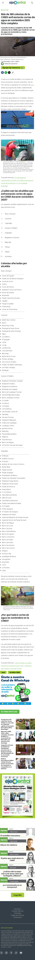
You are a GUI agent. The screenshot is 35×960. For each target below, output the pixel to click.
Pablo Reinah (13, 841)
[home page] (17, 3)
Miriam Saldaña (14, 854)
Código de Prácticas (17, 915)
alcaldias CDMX (15, 672)
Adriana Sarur (14, 832)
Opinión (11, 829)
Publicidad (17, 913)
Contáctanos (17, 917)
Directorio (17, 909)
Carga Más (18, 895)
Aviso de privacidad (7, 928)
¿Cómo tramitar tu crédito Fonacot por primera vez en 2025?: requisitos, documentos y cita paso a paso (16, 666)
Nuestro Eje (4, 10)
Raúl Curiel (13, 868)
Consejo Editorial (17, 911)
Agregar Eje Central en (11, 68)
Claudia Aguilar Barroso (14, 882)
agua (32, 85)
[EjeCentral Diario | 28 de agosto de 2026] (17, 795)
